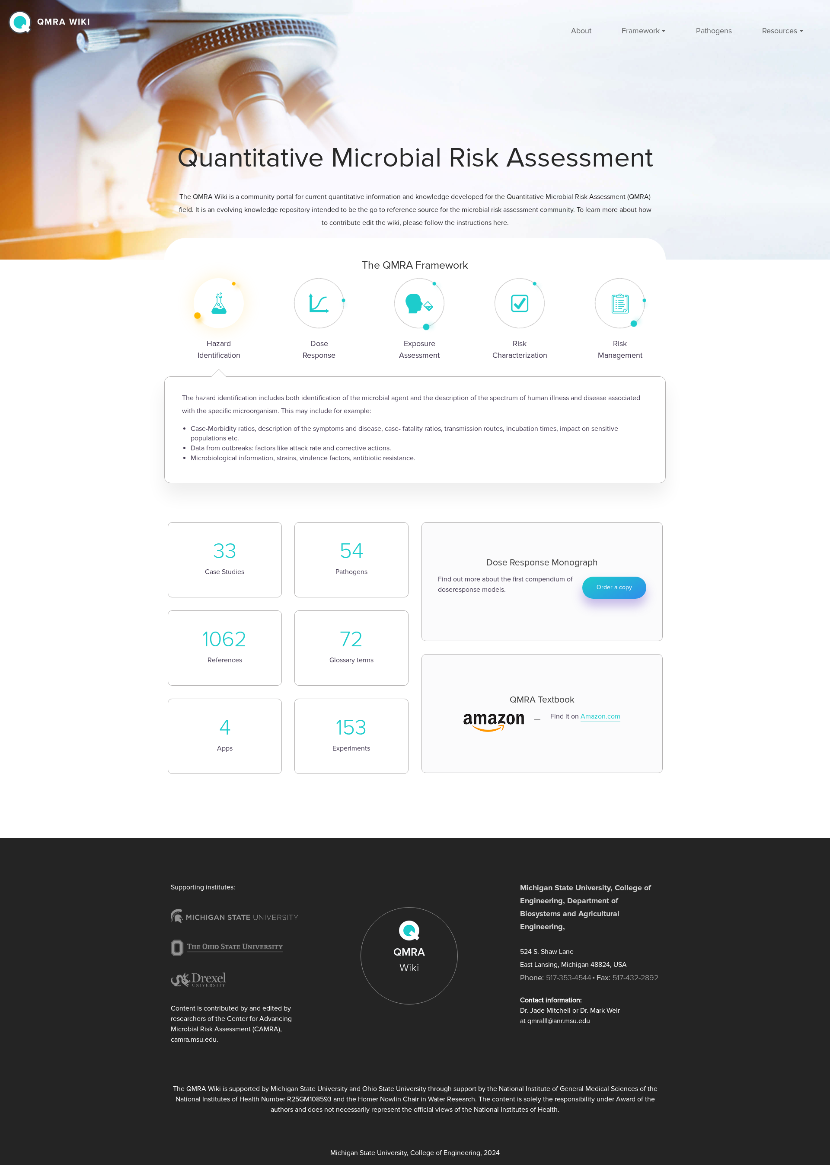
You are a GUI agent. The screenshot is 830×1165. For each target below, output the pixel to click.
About (581, 30)
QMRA (409, 960)
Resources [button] (779, 30)
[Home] (22, 22)
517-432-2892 (635, 977)
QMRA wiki (63, 22)
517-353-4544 (568, 977)
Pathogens (714, 30)
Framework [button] (641, 30)
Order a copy (614, 587)
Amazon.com (600, 716)
